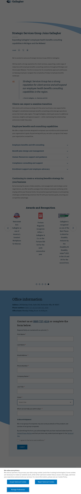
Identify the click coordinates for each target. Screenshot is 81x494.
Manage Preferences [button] (18, 490)
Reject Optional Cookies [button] (46, 482)
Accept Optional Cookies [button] (18, 482)
